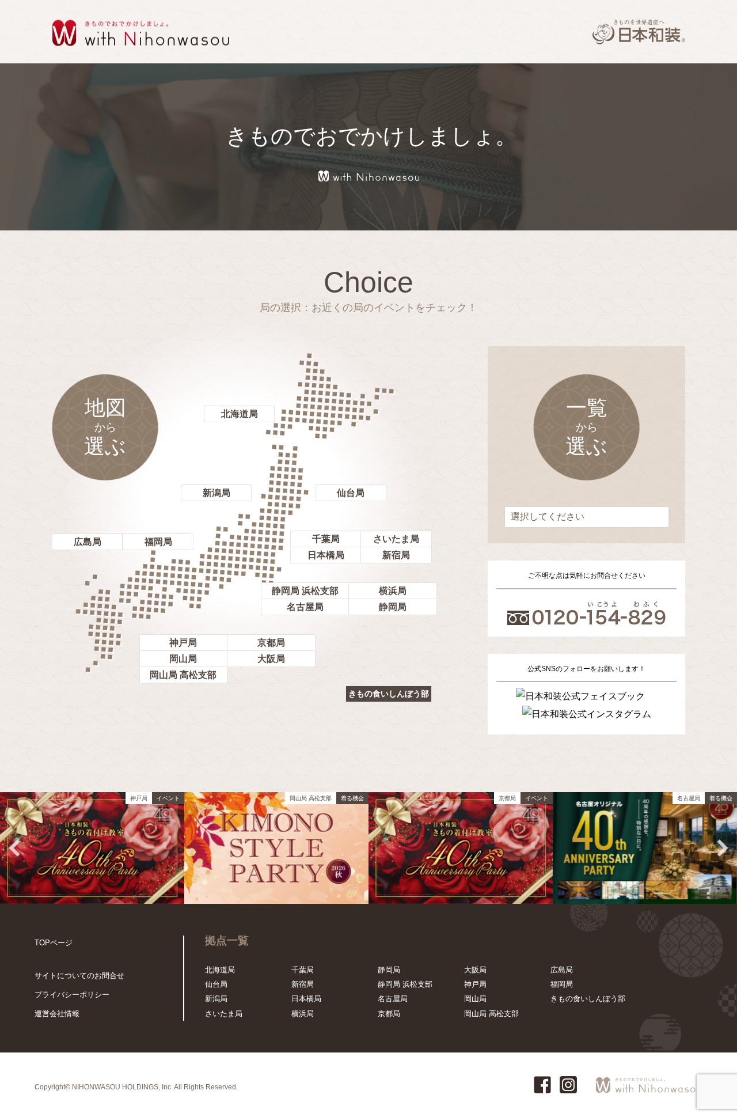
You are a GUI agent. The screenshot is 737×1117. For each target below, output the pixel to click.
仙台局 (350, 493)
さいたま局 (396, 539)
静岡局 (393, 607)
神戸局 (183, 643)
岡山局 (183, 659)
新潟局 (216, 493)
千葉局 (326, 539)
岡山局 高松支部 (183, 675)
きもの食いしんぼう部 (388, 693)
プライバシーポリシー (72, 994)
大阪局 (271, 659)
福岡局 (158, 542)
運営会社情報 (57, 1013)
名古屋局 (305, 607)
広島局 (87, 542)
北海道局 (239, 414)
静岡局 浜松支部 (305, 591)
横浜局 (393, 591)
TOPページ (54, 942)
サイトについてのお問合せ (79, 975)
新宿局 (396, 555)
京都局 (271, 643)
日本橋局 (325, 555)
